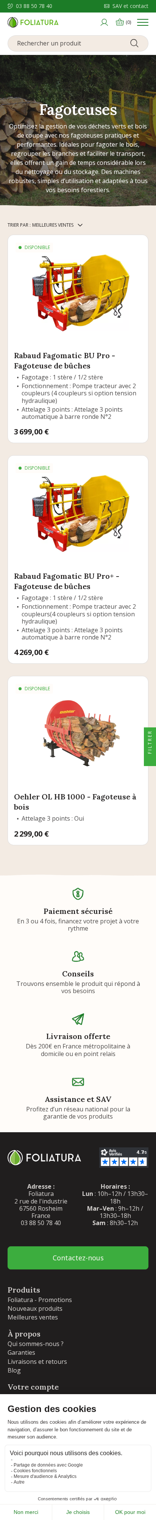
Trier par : (19, 225)
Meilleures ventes (33, 1317)
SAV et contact (130, 6)
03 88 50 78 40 (34, 6)
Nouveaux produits (35, 1308)
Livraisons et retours (37, 1361)
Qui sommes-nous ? (36, 1344)
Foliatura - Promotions (40, 1300)
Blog (14, 1370)
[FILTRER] (150, 760)
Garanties (21, 1352)
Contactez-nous (78, 1257)
